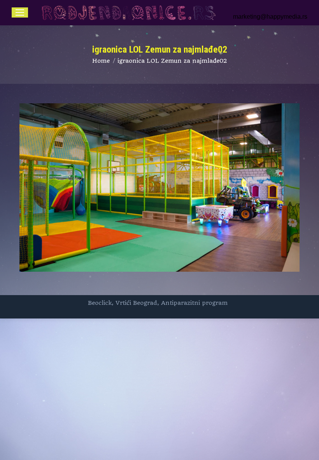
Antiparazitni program (194, 302)
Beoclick (100, 302)
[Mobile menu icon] (20, 12)
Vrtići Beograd (136, 302)
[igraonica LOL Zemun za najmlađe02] (159, 187)
